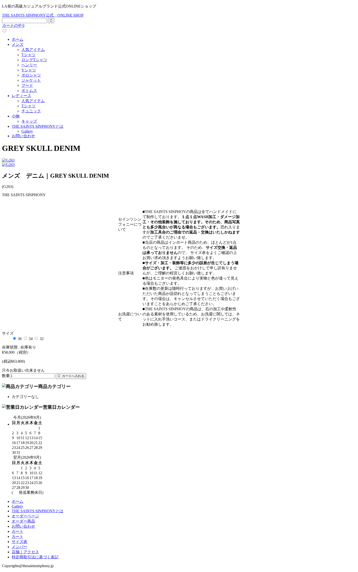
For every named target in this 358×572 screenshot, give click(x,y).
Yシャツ (28, 70)
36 (20, 339)
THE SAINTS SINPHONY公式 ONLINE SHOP (43, 15)
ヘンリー (29, 65)
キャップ (29, 121)
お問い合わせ (23, 136)
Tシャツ (28, 55)
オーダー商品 (23, 521)
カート (17, 531)
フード (27, 85)
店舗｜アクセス (25, 552)
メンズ (17, 44)
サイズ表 (19, 542)
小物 (15, 116)
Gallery (27, 131)
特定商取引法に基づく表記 (35, 557)
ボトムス (29, 90)
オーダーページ (25, 516)
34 (31, 339)
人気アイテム (33, 50)
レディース (21, 96)
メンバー (19, 547)
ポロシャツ (31, 75)
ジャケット (31, 80)
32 (42, 339)
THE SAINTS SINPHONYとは (37, 126)
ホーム (17, 39)
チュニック (31, 111)
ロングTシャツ (34, 60)
